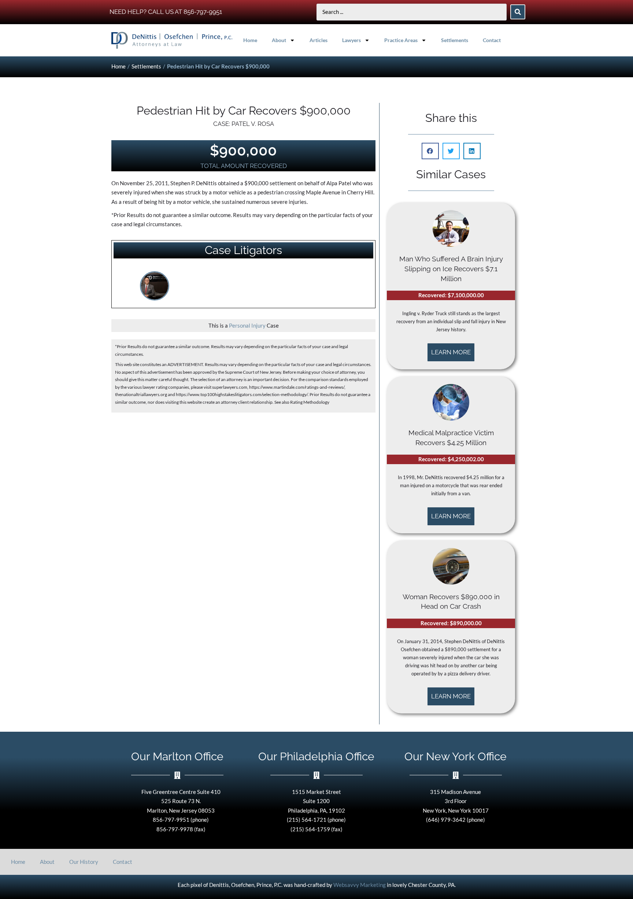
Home (250, 40)
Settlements (454, 40)
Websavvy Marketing (359, 884)
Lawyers (351, 40)
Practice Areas (401, 40)
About (279, 40)
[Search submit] (517, 11)
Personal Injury (247, 325)
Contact (492, 40)
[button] (430, 151)
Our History (83, 861)
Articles (318, 40)
